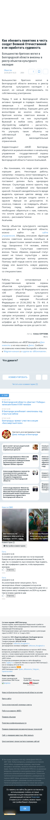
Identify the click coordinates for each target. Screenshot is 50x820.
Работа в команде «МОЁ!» (11, 711)
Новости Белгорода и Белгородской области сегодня (22, 692)
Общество (8, 70)
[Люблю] (21, 366)
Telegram (36, 669)
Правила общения (9, 717)
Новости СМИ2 (7, 507)
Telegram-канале (11, 351)
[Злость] (44, 366)
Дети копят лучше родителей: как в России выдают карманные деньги (16, 448)
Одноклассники (7, 671)
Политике (35, 797)
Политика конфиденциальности (14, 723)
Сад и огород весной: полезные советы (17, 705)
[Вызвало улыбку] (13, 366)
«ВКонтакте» (28, 669)
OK (25, 808)
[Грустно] (36, 366)
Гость (4, 552)
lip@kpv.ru (9, 663)
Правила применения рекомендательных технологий (22, 729)
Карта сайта (6, 699)
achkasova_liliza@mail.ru (21, 643)
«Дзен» (20, 669)
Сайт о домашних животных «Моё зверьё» (18, 735)
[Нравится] (5, 366)
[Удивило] (29, 366)
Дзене (31, 345)
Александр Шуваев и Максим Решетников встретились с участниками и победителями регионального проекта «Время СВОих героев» (16, 460)
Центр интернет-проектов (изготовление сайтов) (20, 741)
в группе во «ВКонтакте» (33, 351)
